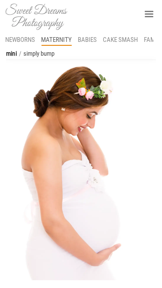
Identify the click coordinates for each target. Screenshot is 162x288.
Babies (87, 40)
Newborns (20, 40)
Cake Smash (120, 40)
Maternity (56, 40)
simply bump (38, 53)
